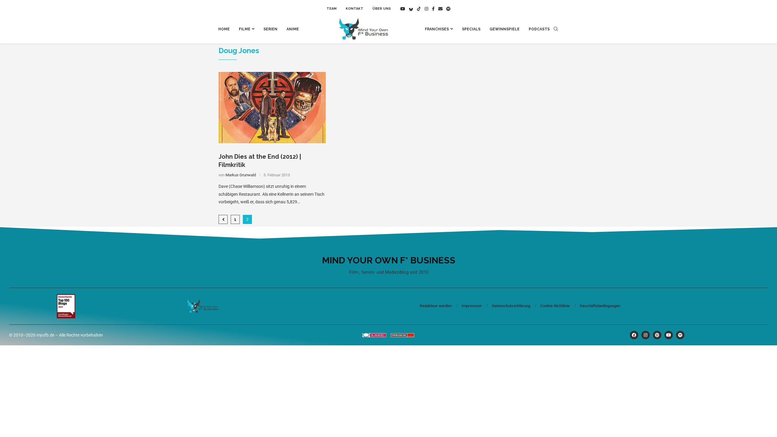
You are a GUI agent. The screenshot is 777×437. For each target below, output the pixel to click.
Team (332, 9)
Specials (471, 29)
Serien (270, 29)
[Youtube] (402, 8)
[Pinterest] (657, 335)
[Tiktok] (418, 8)
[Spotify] (448, 8)
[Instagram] (426, 8)
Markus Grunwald (241, 175)
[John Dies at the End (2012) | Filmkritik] (272, 108)
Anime (293, 29)
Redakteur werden (436, 305)
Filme (244, 29)
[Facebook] (433, 8)
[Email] (440, 8)
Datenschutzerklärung (511, 305)
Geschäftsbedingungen (600, 305)
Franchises (437, 29)
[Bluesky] (411, 8)
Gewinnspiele (505, 29)
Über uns (381, 9)
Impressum (472, 305)
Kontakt (354, 9)
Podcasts (539, 29)
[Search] (556, 29)
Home (224, 29)
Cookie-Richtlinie (555, 305)
